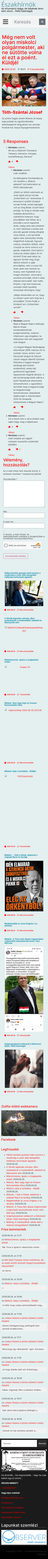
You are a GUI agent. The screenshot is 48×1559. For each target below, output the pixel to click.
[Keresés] (42, 22)
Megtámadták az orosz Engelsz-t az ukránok (20, 924)
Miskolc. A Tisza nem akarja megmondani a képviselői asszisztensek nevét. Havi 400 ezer (23, 941)
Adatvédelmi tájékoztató (13, 1512)
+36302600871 (8, 1488)
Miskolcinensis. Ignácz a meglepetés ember (21, 661)
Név (5, 512)
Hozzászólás (10, 479)
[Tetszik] (9, 161)
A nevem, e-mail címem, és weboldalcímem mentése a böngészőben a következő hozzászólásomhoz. (24, 536)
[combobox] (19, 1443)
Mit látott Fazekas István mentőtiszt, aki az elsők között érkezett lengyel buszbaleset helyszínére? (23, 1263)
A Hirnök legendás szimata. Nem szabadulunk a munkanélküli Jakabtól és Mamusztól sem (23, 620)
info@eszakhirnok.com (12, 1497)
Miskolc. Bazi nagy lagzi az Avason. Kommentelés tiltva (20, 704)
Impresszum (7, 1502)
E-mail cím (8, 522)
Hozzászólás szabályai (12, 1507)
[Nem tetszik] (17, 161)
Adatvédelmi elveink (11, 1517)
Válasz (11, 167)
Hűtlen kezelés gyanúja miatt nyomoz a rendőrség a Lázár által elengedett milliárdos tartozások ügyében (22, 575)
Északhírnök (18, 4)
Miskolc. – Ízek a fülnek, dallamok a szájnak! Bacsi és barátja (20, 856)
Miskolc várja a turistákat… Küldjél (20, 771)
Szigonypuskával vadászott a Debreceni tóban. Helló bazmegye (22, 1045)
